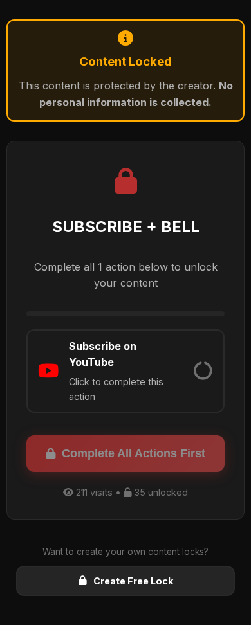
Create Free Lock (133, 580)
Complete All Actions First (133, 453)
